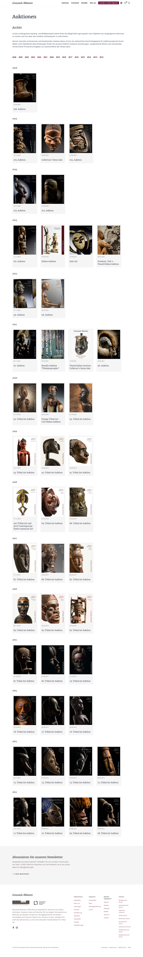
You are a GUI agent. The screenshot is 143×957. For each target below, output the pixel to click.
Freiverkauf (75, 3)
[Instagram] (17, 928)
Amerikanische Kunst (123, 906)
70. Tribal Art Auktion (52, 833)
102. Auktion (48, 210)
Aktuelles (84, 3)
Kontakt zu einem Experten (108, 3)
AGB (129, 947)
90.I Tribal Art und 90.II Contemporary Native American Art (23, 526)
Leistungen (77, 906)
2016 (77, 57)
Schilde (106, 918)
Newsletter (77, 919)
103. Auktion (19, 210)
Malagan (107, 908)
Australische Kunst (123, 923)
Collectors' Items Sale (52, 160)
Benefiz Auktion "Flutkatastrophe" (50, 367)
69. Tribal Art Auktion (80, 833)
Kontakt (76, 922)
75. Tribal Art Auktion (24, 782)
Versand (76, 909)
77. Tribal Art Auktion (52, 732)
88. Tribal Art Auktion (80, 523)
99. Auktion (19, 315)
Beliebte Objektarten (108, 898)
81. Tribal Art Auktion (24, 681)
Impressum (113, 947)
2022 (39, 57)
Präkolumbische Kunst (124, 931)
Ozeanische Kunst (125, 927)
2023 (33, 57)
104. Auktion (76, 160)
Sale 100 (73, 261)
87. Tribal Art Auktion (24, 579)
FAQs (90, 903)
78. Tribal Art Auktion (24, 732)
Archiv (91, 909)
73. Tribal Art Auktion (80, 782)
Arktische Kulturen (122, 911)
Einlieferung (78, 913)
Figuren (106, 902)
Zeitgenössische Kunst (124, 936)
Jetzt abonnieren (22, 874)
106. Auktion (20, 109)
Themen (121, 897)
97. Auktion (19, 365)
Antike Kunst (123, 915)
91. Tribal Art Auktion (80, 472)
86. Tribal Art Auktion (52, 579)
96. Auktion (103, 365)
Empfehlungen (79, 925)
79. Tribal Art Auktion (80, 681)
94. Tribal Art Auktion (80, 419)
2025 (20, 57)
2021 (45, 57)
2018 (64, 57)
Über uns (93, 3)
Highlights (77, 900)
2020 (52, 57)
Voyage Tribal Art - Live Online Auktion (51, 420)
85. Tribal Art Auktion (80, 579)
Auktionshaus (78, 897)
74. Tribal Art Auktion (52, 782)
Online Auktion (49, 261)
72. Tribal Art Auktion (108, 782)
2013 (95, 57)
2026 (14, 57)
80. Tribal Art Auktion (52, 681)
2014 (89, 57)
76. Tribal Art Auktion (80, 732)
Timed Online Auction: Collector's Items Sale (80, 367)
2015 (83, 57)
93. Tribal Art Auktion (24, 472)
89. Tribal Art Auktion (52, 523)
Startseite (104, 947)
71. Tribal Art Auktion (24, 833)
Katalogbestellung (95, 906)
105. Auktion (19, 160)
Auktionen (65, 3)
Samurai (106, 915)
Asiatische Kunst (124, 918)
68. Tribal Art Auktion (108, 833)
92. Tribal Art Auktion (52, 472)
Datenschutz (122, 947)
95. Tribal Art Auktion (24, 419)
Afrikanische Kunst (123, 901)
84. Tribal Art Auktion (24, 630)
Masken (106, 905)
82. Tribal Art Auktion (80, 630)
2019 (58, 57)
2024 (27, 57)
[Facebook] (13, 928)
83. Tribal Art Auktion (52, 630)
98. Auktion (47, 315)
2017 (70, 57)
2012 (101, 57)
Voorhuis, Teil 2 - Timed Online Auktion (108, 262)
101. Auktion (19, 261)
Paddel (106, 911)
